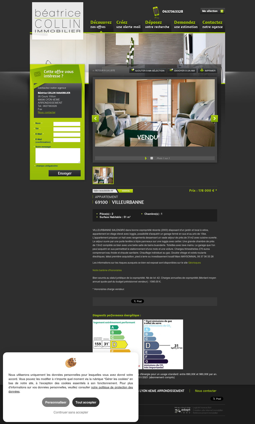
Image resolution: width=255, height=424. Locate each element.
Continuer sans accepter (71, 412)
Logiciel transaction (202, 407)
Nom (38, 123)
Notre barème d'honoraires (107, 270)
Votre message (43, 146)
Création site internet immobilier (208, 410)
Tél (37, 128)
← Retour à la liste (104, 70)
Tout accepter (86, 402)
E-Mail (39, 134)
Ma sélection (212, 11)
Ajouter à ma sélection (149, 70)
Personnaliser (55, 402)
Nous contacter (46, 112)
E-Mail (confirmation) (43, 140)
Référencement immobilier (205, 412)
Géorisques (194, 262)
